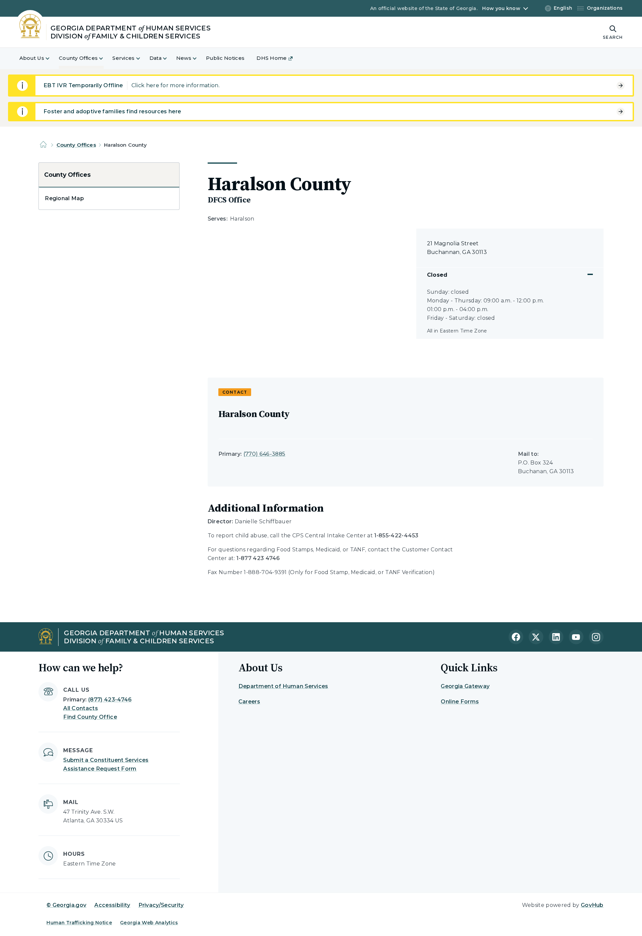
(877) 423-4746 (109, 699)
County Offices (76, 145)
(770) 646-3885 (264, 454)
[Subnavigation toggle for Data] (169, 58)
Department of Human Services (283, 686)
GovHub (592, 905)
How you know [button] (501, 8)
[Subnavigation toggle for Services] (142, 58)
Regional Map (64, 198)
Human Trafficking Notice (79, 923)
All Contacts (80, 708)
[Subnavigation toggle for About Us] (51, 58)
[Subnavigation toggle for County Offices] (105, 58)
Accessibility (112, 905)
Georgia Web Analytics (149, 923)
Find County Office (90, 717)
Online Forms (460, 701)
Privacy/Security (161, 905)
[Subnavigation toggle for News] (198, 58)
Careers (249, 701)
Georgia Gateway (465, 686)
